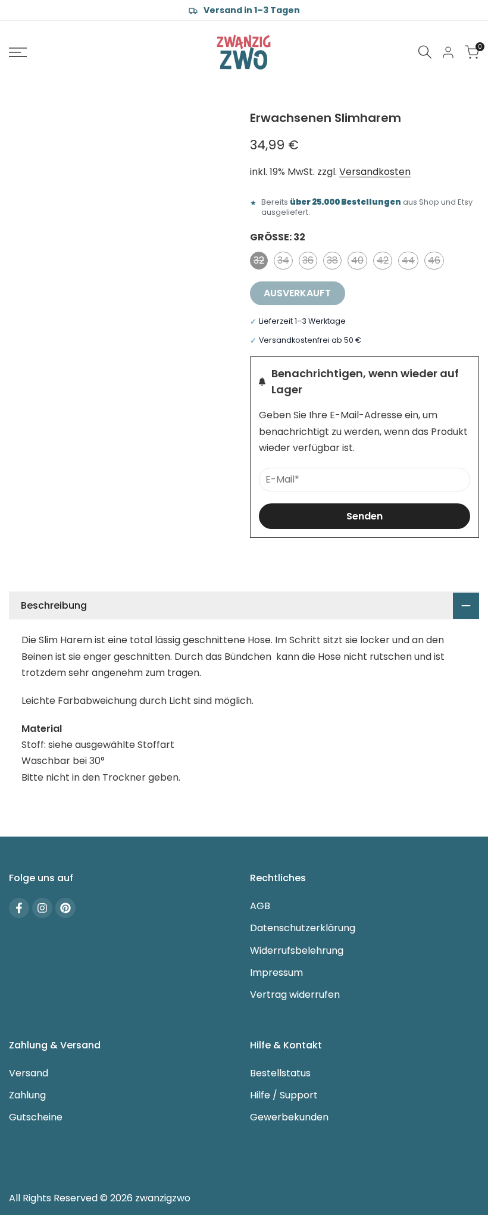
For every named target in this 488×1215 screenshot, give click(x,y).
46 (436, 261)
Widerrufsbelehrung (296, 950)
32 (261, 261)
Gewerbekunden (289, 1117)
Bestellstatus (280, 1073)
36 (309, 261)
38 (334, 261)
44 (410, 261)
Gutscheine (35, 1117)
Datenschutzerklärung (302, 928)
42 (384, 261)
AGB (260, 906)
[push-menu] (18, 52)
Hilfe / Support (284, 1095)
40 (359, 261)
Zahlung (27, 1095)
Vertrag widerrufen (295, 994)
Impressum (276, 972)
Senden (364, 516)
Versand (28, 1073)
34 (285, 261)
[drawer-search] (424, 52)
